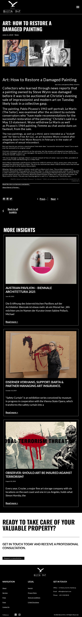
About (4, 588)
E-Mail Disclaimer (33, 602)
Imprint (30, 588)
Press (4, 598)
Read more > (12, 321)
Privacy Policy (32, 593)
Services (5, 593)
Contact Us (5, 607)
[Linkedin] (15, 615)
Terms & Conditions (34, 598)
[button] (77, 7)
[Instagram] (19, 615)
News (17, 35)
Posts (4, 602)
